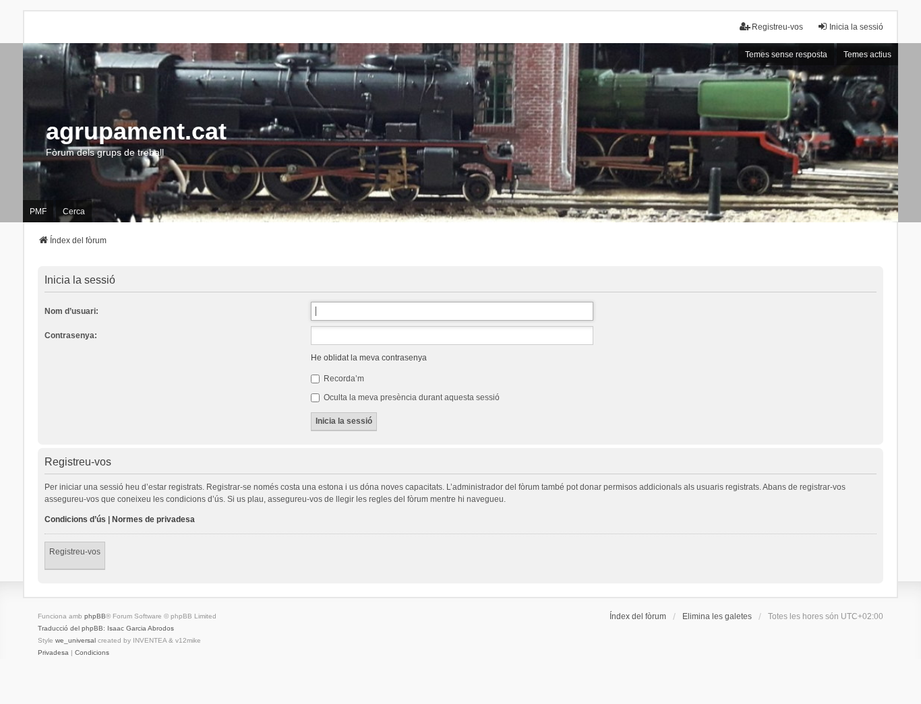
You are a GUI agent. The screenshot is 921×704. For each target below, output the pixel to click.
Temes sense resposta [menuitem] (786, 54)
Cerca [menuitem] (74, 211)
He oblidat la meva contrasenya (369, 357)
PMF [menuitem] (38, 211)
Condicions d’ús (75, 519)
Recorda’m (343, 378)
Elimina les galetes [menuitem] (717, 616)
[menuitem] (53, 653)
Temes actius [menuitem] (867, 54)
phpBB (95, 616)
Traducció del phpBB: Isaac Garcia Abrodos (106, 628)
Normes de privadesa (153, 519)
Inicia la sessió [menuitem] (856, 27)
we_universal (75, 640)
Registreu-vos (74, 551)
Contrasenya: (70, 335)
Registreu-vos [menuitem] (777, 27)
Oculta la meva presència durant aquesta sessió (411, 397)
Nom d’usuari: (71, 311)
